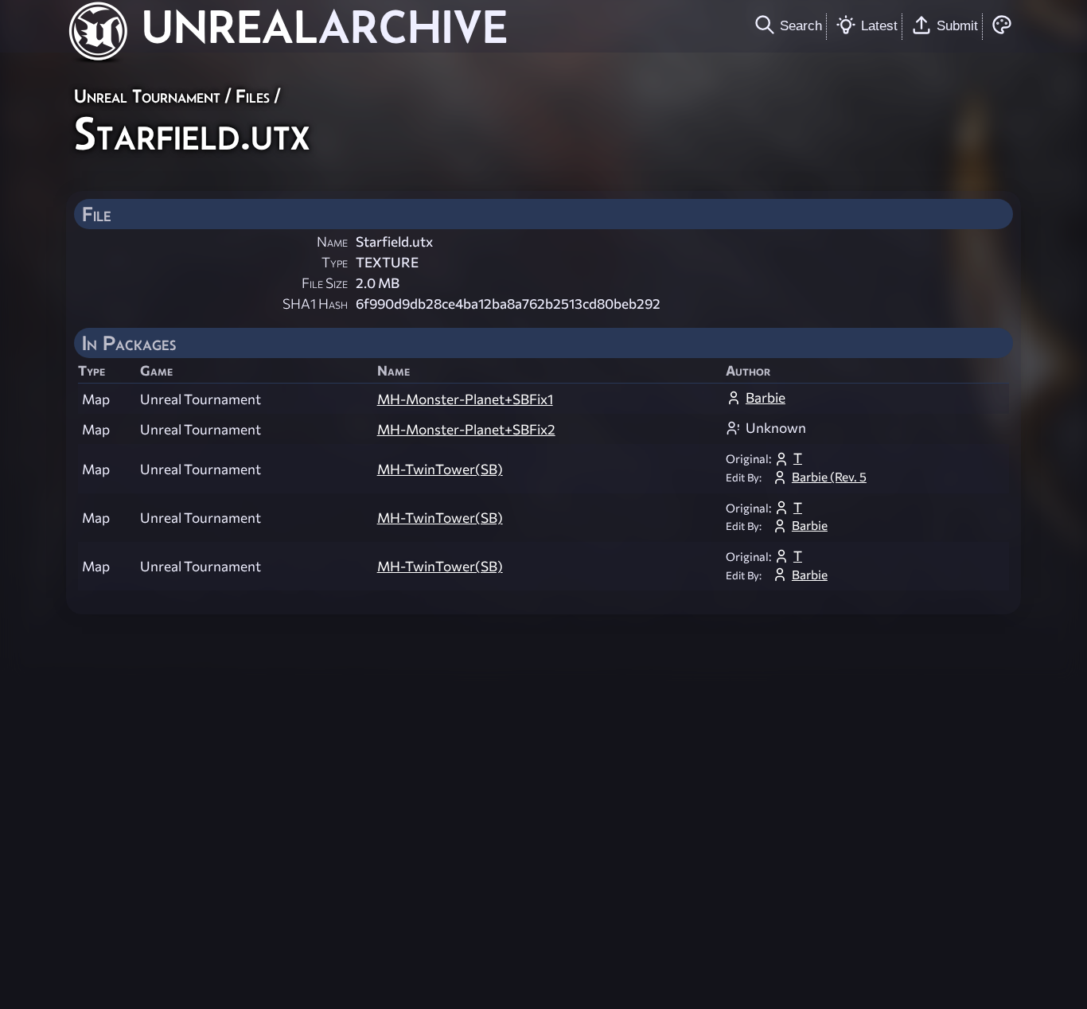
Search (801, 25)
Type (334, 262)
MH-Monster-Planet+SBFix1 (465, 399)
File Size (325, 283)
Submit (957, 25)
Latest (879, 25)
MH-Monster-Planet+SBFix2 (466, 429)
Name (332, 241)
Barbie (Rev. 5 (829, 476)
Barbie (765, 397)
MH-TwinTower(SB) (440, 469)
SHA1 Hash (315, 303)
